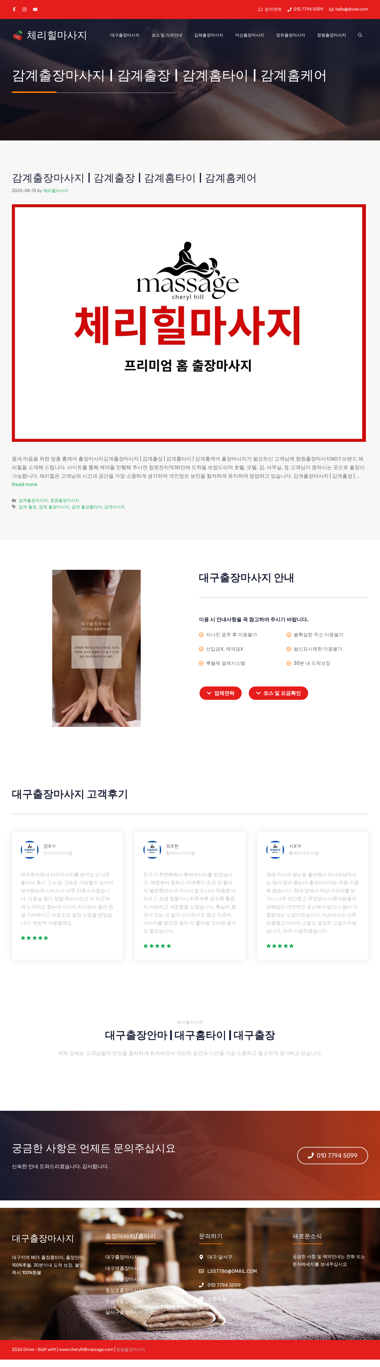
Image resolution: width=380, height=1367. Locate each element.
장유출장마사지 (290, 35)
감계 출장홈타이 (87, 507)
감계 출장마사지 (54, 507)
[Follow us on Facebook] (14, 9)
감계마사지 (114, 507)
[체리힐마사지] (18, 35)
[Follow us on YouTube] (35, 9)
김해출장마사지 (208, 35)
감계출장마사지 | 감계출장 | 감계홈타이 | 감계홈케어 (134, 177)
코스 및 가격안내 (166, 35)
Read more (24, 484)
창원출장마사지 (331, 35)
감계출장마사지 (33, 500)
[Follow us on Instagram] (24, 9)
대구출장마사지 (125, 35)
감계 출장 (28, 507)
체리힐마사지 (57, 35)
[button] (360, 35)
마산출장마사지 (249, 35)
